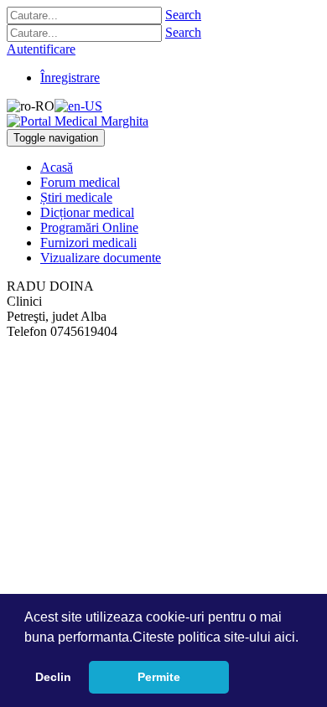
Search (183, 15)
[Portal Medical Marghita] (77, 121)
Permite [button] (159, 677)
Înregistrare (70, 77)
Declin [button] (53, 677)
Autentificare (41, 49)
